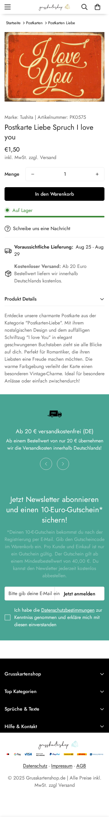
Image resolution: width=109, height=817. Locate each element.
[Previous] (46, 464)
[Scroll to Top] (98, 785)
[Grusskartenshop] (54, 7)
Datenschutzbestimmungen (67, 610)
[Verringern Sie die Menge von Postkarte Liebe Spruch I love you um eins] (33, 174)
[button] (97, 7)
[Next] (63, 464)
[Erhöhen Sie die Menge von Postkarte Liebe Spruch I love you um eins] (97, 174)
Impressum (61, 765)
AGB (81, 765)
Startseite (13, 23)
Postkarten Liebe (61, 23)
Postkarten (34, 23)
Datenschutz (35, 765)
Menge (12, 174)
